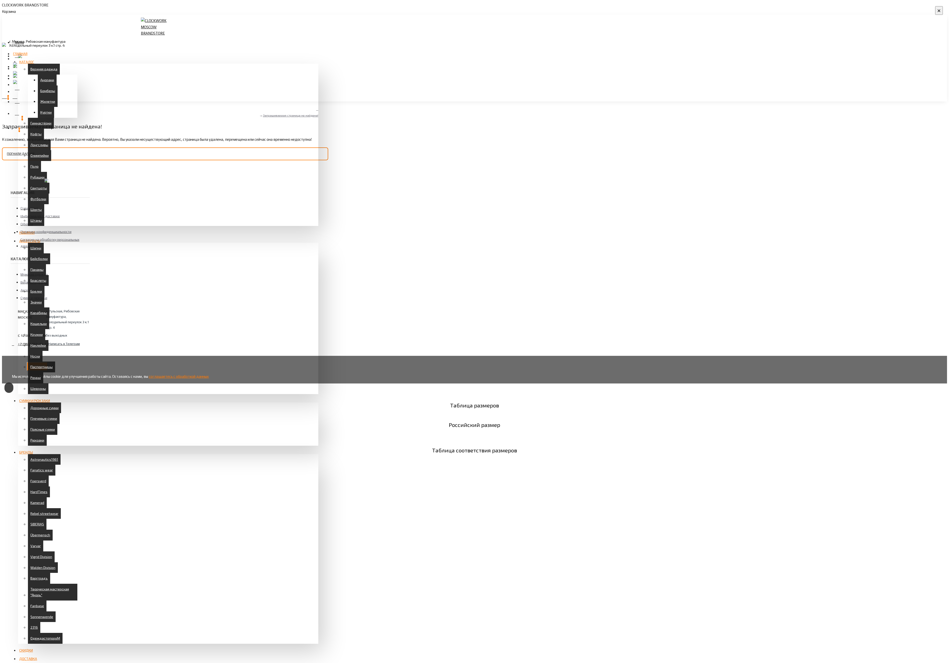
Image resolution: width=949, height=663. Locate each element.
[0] (16, 113)
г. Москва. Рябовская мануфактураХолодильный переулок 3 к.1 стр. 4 (37, 43)
